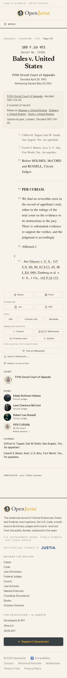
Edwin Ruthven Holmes (27, 395)
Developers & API (14, 620)
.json (21, 475)
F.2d (37, 38)
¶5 (19, 198)
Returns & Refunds (29, 663)
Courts (8, 581)
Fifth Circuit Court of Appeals (33, 75)
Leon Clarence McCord (27, 405)
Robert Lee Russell (24, 415)
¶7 (19, 261)
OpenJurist (9, 38)
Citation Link (31, 319)
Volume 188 (25, 38)
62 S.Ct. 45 (47, 267)
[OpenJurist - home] (33, 13)
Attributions (53, 663)
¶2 (19, 147)
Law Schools (11, 586)
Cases (7, 562)
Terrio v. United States (41, 114)
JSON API (9, 630)
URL (11, 319)
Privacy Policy (32, 668)
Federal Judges (13, 576)
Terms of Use (12, 668)
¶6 (19, 246)
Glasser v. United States (32, 110)
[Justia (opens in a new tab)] (48, 547)
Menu (12, 24)
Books (7, 600)
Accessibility (40, 658)
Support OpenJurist (33, 641)
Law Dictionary (13, 571)
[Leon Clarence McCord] (7, 407)
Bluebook (53, 319)
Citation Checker (14, 605)
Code (7, 567)
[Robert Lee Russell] (7, 417)
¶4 (19, 188)
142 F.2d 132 (49, 278)
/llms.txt (9, 625)
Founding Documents (16, 595)
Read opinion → (21, 431)
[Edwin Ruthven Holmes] (7, 398)
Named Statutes (14, 590)
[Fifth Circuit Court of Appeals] (7, 426)
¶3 (19, 160)
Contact (9, 663)
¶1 (19, 134)
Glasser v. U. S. (40, 261)
